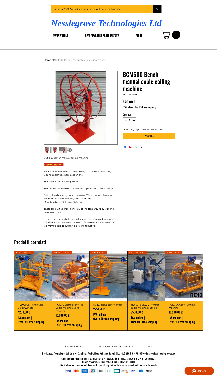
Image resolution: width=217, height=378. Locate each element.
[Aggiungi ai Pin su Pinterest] (130, 147)
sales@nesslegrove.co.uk (163, 353)
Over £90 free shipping (145, 107)
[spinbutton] (129, 120)
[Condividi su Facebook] (125, 147)
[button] (171, 35)
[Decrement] (125, 120)
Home (47, 60)
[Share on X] (141, 147)
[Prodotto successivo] (207, 291)
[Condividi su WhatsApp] (136, 147)
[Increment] (134, 120)
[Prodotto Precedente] (10, 291)
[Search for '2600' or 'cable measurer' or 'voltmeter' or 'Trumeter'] (157, 9)
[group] (108, 291)
